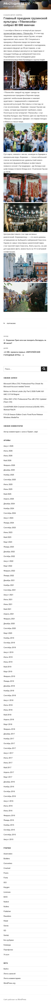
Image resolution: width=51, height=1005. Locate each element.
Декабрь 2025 (9, 470)
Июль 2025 (8, 484)
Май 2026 (7, 460)
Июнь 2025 (8, 489)
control (19, 15)
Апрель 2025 (9, 498)
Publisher (7, 911)
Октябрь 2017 (9, 743)
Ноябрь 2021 (9, 585)
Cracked (7, 868)
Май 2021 (7, 609)
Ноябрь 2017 (9, 738)
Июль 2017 (8, 758)
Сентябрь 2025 (10, 479)
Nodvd (6, 901)
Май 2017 (7, 767)
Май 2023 (7, 537)
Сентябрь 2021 (10, 590)
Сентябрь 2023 (10, 527)
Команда (7, 945)
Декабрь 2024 (9, 503)
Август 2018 (8, 700)
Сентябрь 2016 (10, 796)
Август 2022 (8, 561)
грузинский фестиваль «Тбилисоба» (18, 33)
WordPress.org (9, 983)
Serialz (6, 935)
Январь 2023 (9, 546)
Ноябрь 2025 (9, 474)
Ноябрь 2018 (9, 690)
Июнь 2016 (8, 810)
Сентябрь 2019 (10, 647)
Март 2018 (8, 724)
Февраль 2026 (9, 465)
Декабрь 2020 (9, 623)
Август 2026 (8, 446)
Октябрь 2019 (9, 642)
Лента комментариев (12, 978)
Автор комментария (12, 431)
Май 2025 (7, 494)
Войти (6, 968)
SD (5, 930)
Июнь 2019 (8, 662)
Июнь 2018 (8, 710)
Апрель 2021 (9, 614)
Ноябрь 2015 (9, 825)
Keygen (6, 887)
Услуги (6, 954)
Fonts (6, 877)
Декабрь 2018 (9, 686)
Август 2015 (8, 839)
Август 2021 (8, 594)
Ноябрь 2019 (9, 638)
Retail (6, 920)
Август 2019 (8, 652)
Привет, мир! (32, 431)
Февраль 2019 (9, 676)
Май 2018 (7, 714)
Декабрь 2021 (9, 580)
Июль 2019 (8, 657)
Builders (7, 858)
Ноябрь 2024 (9, 508)
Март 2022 (8, 566)
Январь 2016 (9, 820)
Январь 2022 (9, 575)
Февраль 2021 (9, 618)
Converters (8, 863)
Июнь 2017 (8, 762)
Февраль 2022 (9, 570)
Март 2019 (8, 671)
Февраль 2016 (9, 815)
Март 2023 (8, 542)
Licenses (7, 892)
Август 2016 (8, 801)
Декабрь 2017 (9, 733)
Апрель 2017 (9, 772)
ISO (5, 882)
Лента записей (9, 973)
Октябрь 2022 (9, 556)
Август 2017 (8, 753)
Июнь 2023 (8, 532)
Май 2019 (7, 666)
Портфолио (11, 323)
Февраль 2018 (9, 729)
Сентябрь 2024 (10, 513)
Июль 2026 (8, 450)
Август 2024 (8, 518)
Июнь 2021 (8, 604)
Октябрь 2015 (9, 829)
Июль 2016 (8, 805)
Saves (6, 925)
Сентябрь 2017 (10, 748)
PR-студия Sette (17, 4)
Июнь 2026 (8, 455)
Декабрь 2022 (9, 551)
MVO (6, 897)
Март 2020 (8, 633)
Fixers (6, 873)
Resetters (7, 916)
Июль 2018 (8, 705)
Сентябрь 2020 (10, 628)
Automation (8, 853)
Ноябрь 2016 (9, 786)
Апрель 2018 (9, 719)
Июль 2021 (8, 599)
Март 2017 (8, 777)
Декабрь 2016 (9, 781)
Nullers (6, 906)
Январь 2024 (9, 522)
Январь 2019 (9, 681)
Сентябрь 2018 (10, 695)
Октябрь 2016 (9, 791)
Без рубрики (9, 940)
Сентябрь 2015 (10, 834)
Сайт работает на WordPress (15, 999)
